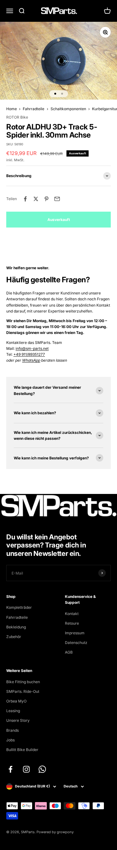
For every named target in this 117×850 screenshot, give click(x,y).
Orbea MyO (16, 701)
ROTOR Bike (17, 117)
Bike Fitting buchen (23, 681)
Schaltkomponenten (68, 108)
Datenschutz (76, 642)
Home (11, 108)
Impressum (75, 633)
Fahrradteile (33, 108)
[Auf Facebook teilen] (25, 199)
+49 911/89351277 (29, 354)
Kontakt (72, 613)
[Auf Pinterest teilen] (46, 199)
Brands (12, 730)
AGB (69, 652)
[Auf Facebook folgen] (10, 769)
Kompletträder (19, 607)
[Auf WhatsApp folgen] (42, 769)
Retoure (72, 623)
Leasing (13, 710)
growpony (65, 832)
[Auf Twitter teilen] (36, 199)
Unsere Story (18, 720)
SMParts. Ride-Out (22, 691)
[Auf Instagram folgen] (26, 769)
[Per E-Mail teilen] (57, 199)
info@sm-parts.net (32, 348)
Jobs (10, 740)
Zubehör (13, 636)
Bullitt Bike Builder (22, 749)
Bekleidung (16, 627)
